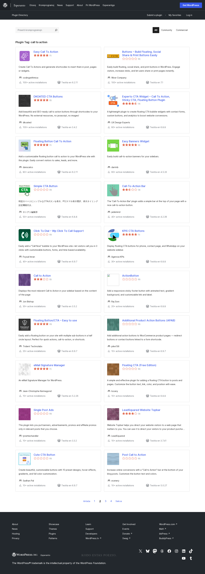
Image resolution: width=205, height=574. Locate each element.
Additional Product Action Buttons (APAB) (148, 320)
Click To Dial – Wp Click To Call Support (59, 230)
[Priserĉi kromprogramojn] (56, 30)
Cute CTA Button (44, 454)
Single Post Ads (44, 410)
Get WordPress (191, 5)
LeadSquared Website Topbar (141, 410)
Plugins (52, 533)
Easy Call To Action (46, 51)
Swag (126, 538)
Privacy (15, 538)
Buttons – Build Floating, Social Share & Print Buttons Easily (141, 53)
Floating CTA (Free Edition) (139, 365)
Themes (53, 529)
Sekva (119, 501)
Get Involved (128, 524)
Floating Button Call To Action (52, 141)
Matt (162, 529)
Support (90, 529)
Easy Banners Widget (135, 141)
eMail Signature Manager (49, 365)
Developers (91, 533)
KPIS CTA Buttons (133, 230)
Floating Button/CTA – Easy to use (55, 320)
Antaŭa (86, 501)
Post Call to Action (134, 454)
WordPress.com (168, 524)
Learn (88, 524)
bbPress (164, 533)
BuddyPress (166, 538)
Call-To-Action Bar (134, 186)
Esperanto (45, 555)
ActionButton (130, 275)
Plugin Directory (20, 15)
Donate (127, 533)
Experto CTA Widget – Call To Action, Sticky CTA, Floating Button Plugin (146, 98)
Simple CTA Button (45, 186)
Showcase (54, 524)
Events (125, 529)
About (15, 524)
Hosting (16, 533)
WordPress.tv (93, 538)
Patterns (53, 538)
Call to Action (42, 275)
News (15, 529)
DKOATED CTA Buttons (48, 96)
